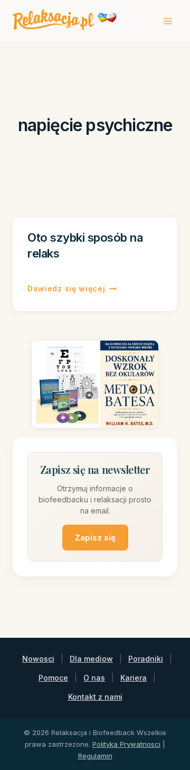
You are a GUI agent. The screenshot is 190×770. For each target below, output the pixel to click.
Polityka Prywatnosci (126, 744)
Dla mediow (91, 658)
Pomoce (53, 677)
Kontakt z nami (95, 696)
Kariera (133, 677)
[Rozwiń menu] (167, 21)
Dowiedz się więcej (72, 289)
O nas (94, 677)
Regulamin (95, 755)
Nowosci (38, 658)
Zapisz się (95, 538)
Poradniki (145, 658)
